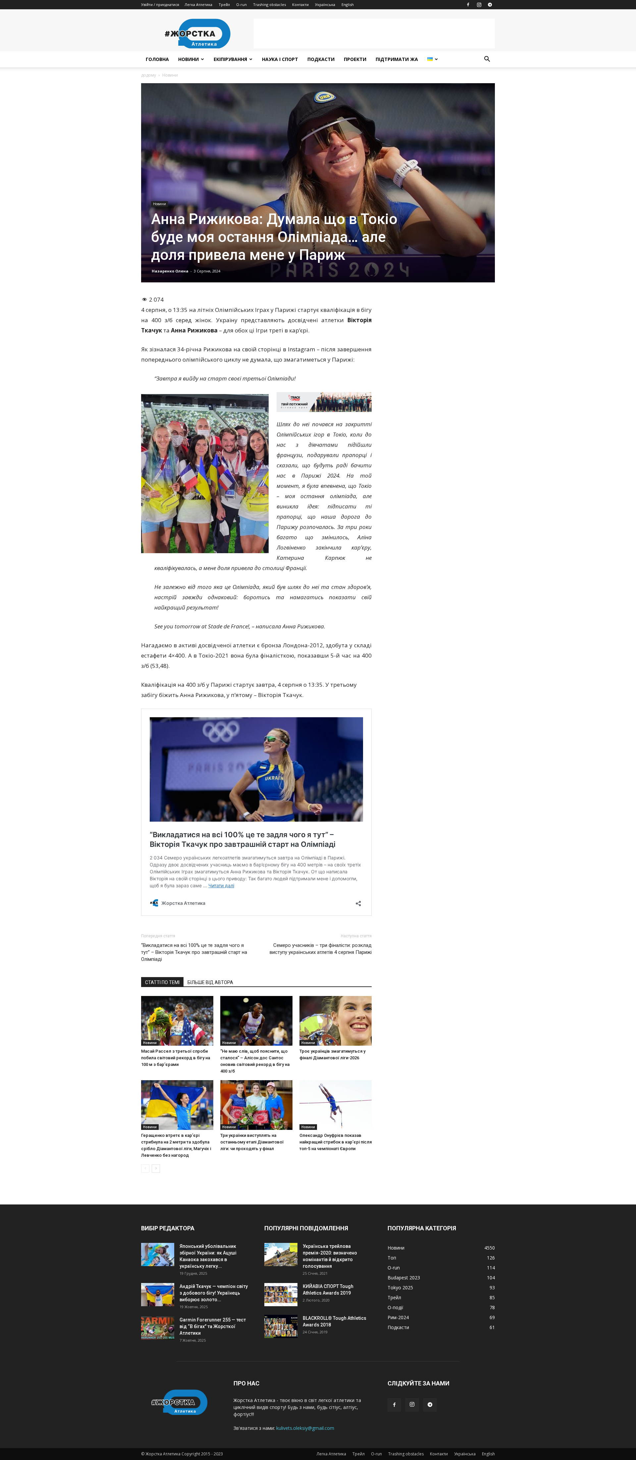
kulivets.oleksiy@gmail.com (305, 1428)
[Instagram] (479, 4)
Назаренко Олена (170, 270)
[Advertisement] (374, 33)
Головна (157, 59)
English (348, 4)
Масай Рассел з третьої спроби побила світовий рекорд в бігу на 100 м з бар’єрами (175, 1058)
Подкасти (321, 59)
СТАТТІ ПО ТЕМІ (162, 982)
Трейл (224, 4)
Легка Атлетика (198, 4)
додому (148, 75)
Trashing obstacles (269, 4)
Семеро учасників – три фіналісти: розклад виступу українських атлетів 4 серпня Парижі (321, 948)
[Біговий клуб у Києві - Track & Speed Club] (324, 402)
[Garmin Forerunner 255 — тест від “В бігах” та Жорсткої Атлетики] (157, 1328)
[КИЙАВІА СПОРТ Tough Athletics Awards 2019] (280, 1294)
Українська (325, 4)
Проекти (355, 59)
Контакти (300, 4)
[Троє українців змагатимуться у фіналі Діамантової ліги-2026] (335, 1021)
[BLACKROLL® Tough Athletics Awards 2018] (280, 1326)
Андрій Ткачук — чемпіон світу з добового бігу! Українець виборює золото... (214, 1293)
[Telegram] (490, 4)
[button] (487, 60)
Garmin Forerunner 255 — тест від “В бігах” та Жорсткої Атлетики (213, 1326)
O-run (241, 4)
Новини (188, 59)
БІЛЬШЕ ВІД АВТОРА (210, 982)
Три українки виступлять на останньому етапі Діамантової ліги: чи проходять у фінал (252, 1142)
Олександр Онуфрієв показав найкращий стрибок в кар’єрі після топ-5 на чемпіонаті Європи (335, 1142)
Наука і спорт (280, 59)
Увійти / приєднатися (160, 4)
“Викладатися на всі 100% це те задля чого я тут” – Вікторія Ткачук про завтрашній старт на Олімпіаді (194, 952)
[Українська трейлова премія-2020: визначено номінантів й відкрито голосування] (280, 1254)
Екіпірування (230, 59)
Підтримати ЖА (397, 59)
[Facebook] (468, 4)
